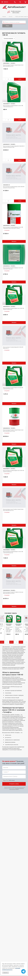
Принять (6, 972)
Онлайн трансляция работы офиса (16, 12)
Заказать (14, 241)
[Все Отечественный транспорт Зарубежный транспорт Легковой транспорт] (14, 29)
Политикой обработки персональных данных (16, 789)
